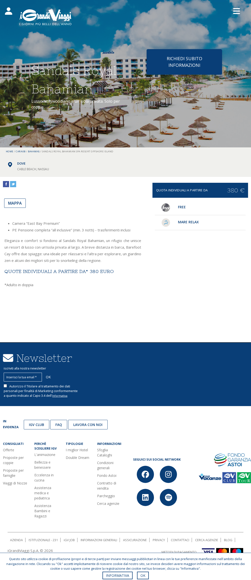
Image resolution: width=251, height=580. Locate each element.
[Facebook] (145, 474)
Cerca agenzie (108, 503)
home (9, 151)
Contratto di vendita (106, 486)
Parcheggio (106, 496)
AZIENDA (16, 540)
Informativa (59, 395)
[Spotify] (168, 497)
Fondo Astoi (106, 475)
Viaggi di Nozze (15, 483)
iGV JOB (69, 540)
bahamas (33, 151)
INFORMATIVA (117, 575)
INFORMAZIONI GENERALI (99, 540)
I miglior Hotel (77, 450)
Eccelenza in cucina (44, 477)
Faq (58, 424)
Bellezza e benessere (42, 465)
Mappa (15, 203)
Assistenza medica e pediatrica (42, 492)
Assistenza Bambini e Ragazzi (42, 510)
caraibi (20, 151)
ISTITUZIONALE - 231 (43, 540)
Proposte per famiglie (13, 473)
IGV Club (36, 424)
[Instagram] (168, 474)
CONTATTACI (180, 540)
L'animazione (44, 454)
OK (142, 575)
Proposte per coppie (13, 460)
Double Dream (77, 457)
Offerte (8, 450)
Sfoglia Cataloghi (104, 452)
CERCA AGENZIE (206, 540)
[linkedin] (145, 497)
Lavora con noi (87, 424)
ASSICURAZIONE (135, 540)
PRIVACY (159, 540)
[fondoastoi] (232, 459)
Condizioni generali (105, 465)
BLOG (228, 540)
